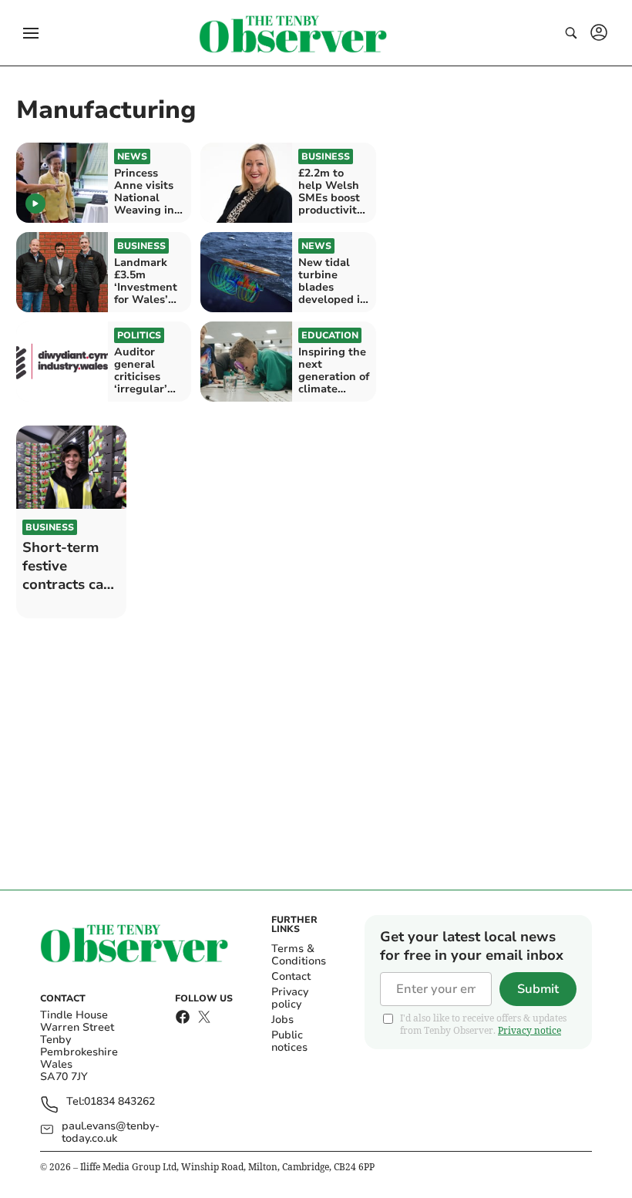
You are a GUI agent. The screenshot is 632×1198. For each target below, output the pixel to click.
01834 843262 (119, 1102)
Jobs (282, 1019)
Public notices (289, 1041)
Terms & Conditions (298, 954)
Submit (538, 989)
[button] (30, 33)
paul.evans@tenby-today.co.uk (111, 1132)
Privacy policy (289, 997)
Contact (291, 976)
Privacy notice (529, 1030)
